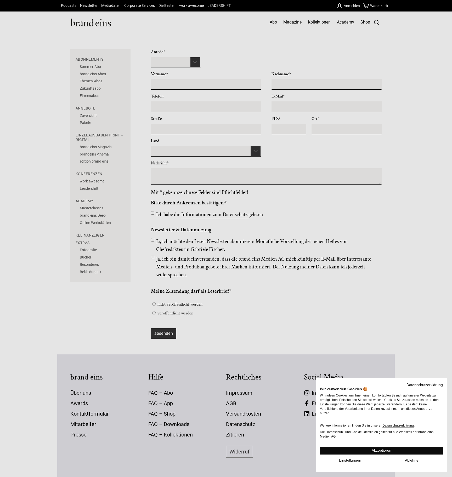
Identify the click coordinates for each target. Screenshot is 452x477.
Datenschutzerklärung (424, 385)
